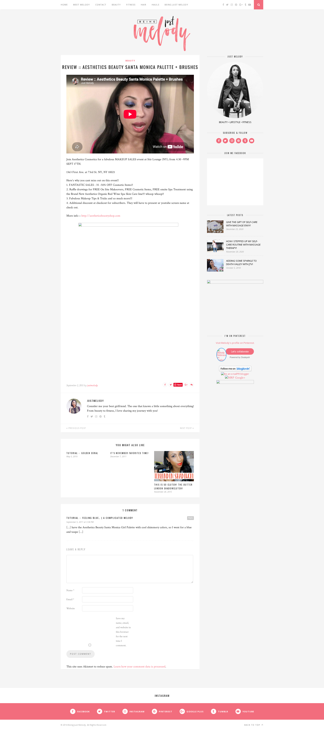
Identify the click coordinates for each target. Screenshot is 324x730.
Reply (190, 518)
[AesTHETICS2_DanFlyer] (130, 226)
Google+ (240, 378)
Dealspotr (245, 357)
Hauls (155, 4)
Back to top (252, 725)
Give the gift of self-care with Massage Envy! (241, 223)
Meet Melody (81, 4)
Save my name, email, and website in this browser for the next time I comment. (123, 632)
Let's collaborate (240, 351)
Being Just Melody (176, 4)
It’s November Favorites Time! (129, 453)
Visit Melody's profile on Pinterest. (235, 343)
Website (70, 608)
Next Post (186, 428)
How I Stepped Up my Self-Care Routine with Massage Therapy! (243, 245)
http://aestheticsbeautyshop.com (100, 216)
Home (64, 4)
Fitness (130, 4)
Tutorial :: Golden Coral (82, 453)
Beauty (116, 4)
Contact (100, 4)
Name (70, 590)
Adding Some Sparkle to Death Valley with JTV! (241, 262)
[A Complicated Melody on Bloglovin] (235, 370)
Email (70, 599)
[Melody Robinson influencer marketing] (221, 360)
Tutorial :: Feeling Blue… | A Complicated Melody (99, 517)
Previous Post (77, 428)
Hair (143, 4)
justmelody (92, 385)
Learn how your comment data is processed (139, 667)
